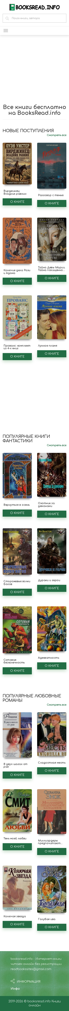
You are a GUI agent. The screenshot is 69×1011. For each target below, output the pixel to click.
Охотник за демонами (46, 504)
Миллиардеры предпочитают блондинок (49, 843)
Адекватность (48, 658)
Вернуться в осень (17, 505)
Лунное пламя (47, 345)
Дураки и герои (49, 580)
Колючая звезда (15, 916)
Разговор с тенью (51, 195)
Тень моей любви (15, 838)
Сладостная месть (51, 762)
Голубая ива (47, 919)
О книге (17, 201)
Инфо (15, 988)
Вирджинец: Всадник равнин (15, 192)
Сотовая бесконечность (14, 661)
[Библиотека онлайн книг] (34, 6)
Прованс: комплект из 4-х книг (17, 347)
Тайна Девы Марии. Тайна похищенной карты (51, 270)
